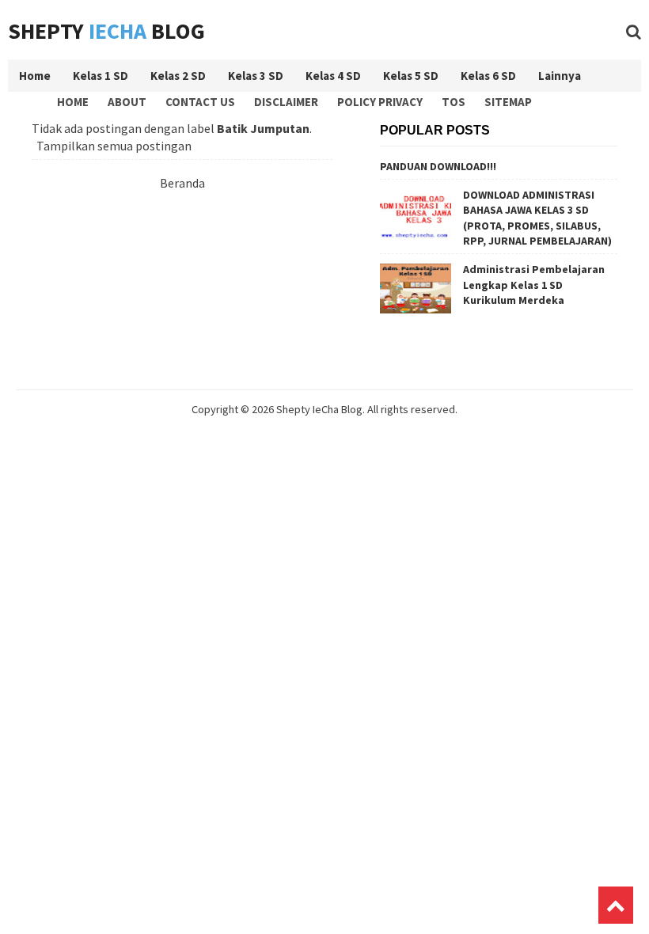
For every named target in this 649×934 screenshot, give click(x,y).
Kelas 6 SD (488, 75)
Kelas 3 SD (255, 75)
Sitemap (508, 101)
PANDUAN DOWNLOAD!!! (438, 166)
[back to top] (615, 905)
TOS (453, 101)
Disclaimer (286, 101)
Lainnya (559, 75)
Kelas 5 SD (410, 75)
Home (73, 101)
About (127, 101)
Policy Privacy (380, 101)
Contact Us (200, 101)
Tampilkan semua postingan (114, 146)
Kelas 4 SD (333, 75)
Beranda (182, 183)
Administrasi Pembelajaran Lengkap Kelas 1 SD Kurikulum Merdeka (534, 284)
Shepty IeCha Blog (319, 409)
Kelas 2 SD (178, 75)
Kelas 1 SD (100, 75)
